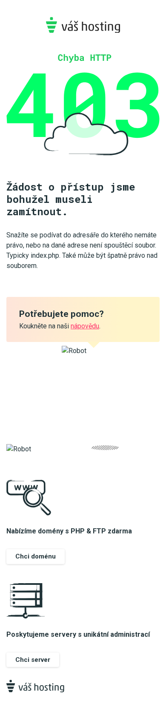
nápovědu (85, 326)
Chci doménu (35, 556)
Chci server (32, 660)
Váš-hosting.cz (83, 25)
